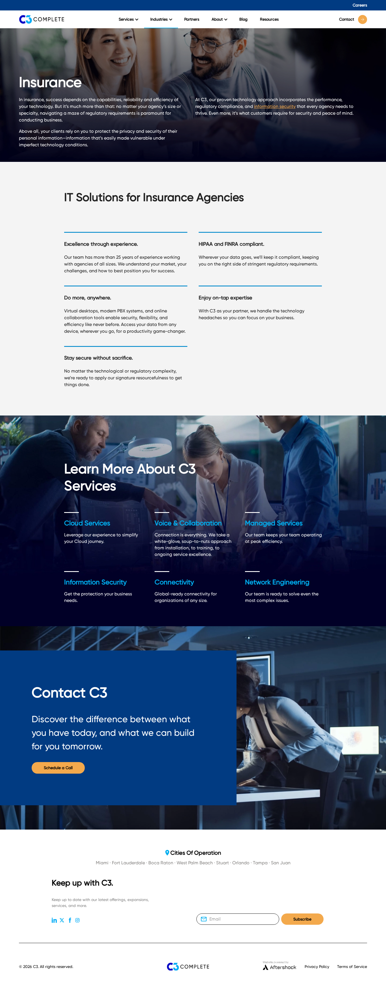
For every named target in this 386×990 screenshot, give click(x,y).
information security (275, 106)
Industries (159, 19)
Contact (346, 19)
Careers (360, 5)
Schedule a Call (58, 767)
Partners (191, 19)
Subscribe (302, 919)
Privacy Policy (317, 966)
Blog (243, 19)
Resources (269, 19)
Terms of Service (352, 966)
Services (126, 19)
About (217, 19)
